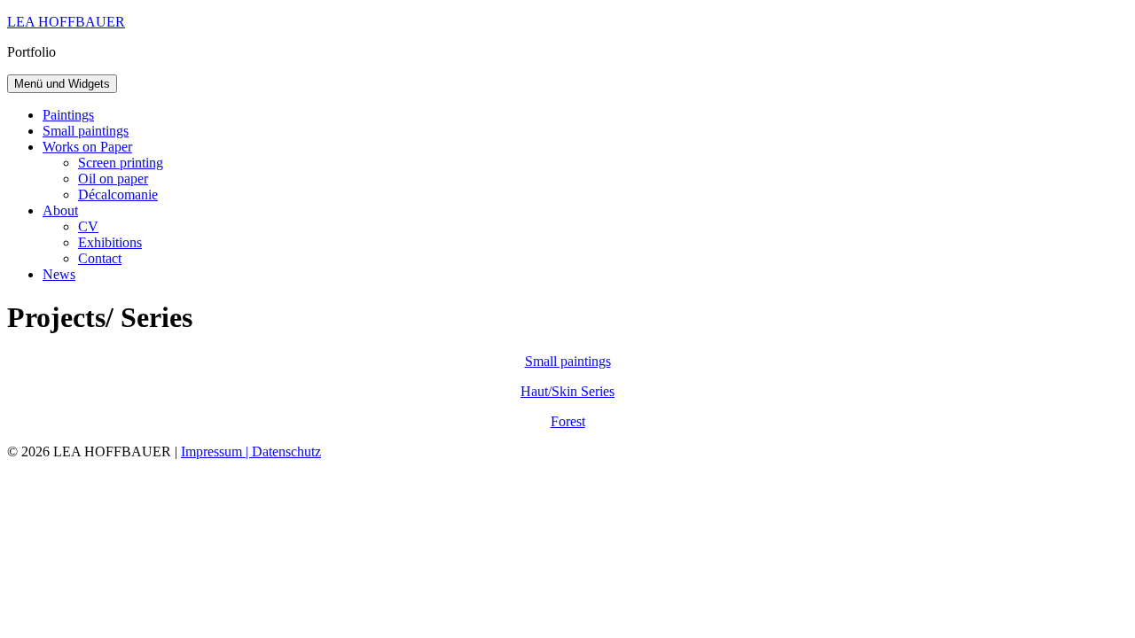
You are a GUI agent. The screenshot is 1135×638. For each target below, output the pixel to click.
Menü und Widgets (62, 83)
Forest (568, 421)
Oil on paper (113, 178)
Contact (99, 258)
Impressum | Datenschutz (251, 451)
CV (88, 226)
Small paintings (86, 130)
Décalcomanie (118, 194)
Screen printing (120, 162)
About (60, 210)
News (59, 274)
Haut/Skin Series (567, 391)
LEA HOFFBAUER (66, 21)
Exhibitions (110, 242)
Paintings (68, 114)
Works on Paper (87, 146)
